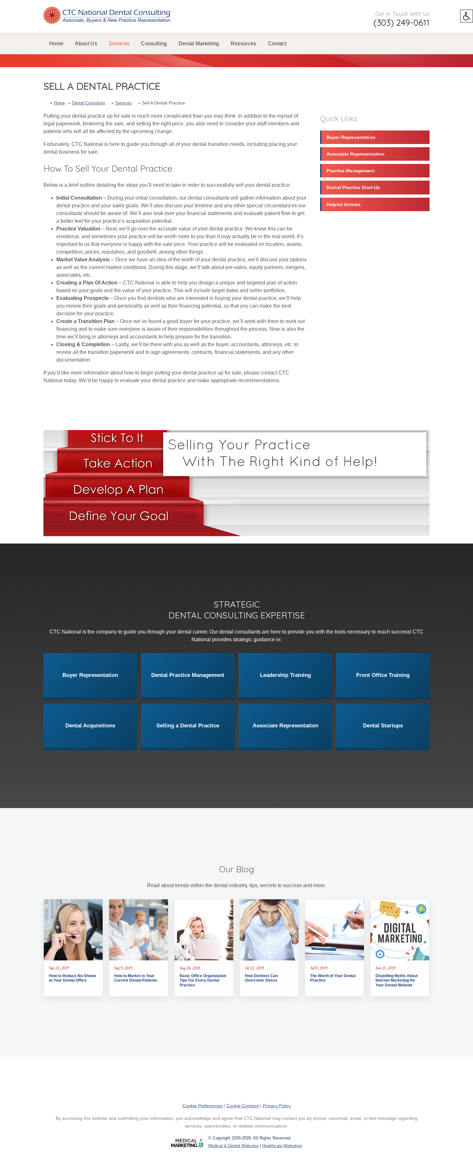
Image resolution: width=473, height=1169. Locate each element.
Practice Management (351, 170)
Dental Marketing (199, 43)
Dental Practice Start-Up (353, 187)
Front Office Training (383, 675)
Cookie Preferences (202, 1105)
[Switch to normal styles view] (466, 16)
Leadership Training (285, 675)
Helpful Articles (344, 204)
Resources (243, 43)
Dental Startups (383, 726)
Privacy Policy (277, 1105)
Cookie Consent (243, 1105)
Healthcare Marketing (282, 1145)
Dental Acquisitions (90, 726)
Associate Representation (356, 154)
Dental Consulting (88, 103)
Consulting (154, 43)
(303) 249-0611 (402, 22)
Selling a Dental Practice (187, 726)
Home (56, 43)
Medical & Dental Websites (233, 1145)
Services (119, 43)
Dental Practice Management (187, 675)
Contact (277, 43)
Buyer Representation (351, 137)
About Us (86, 43)
